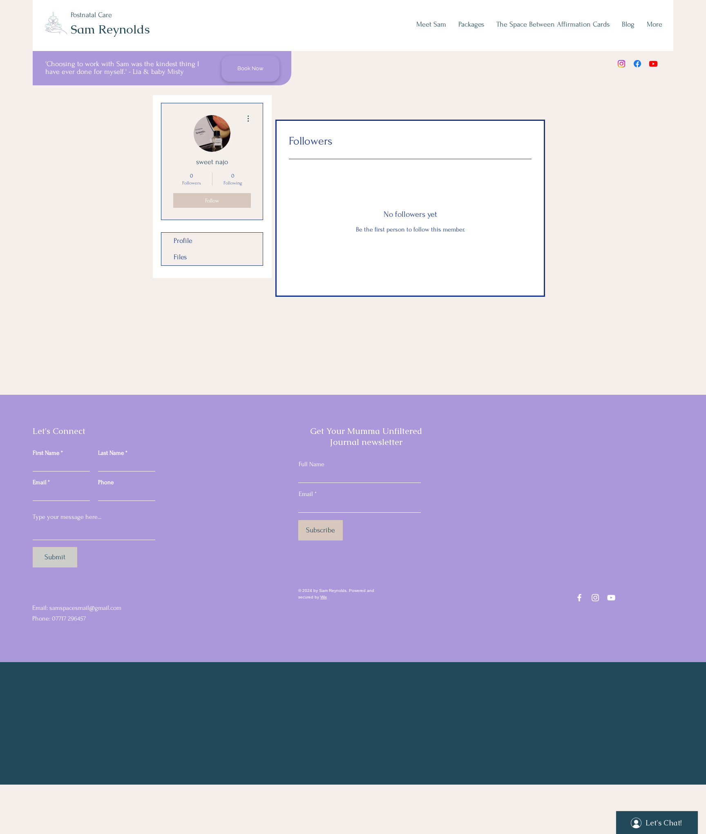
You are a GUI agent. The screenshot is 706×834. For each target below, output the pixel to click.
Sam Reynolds (110, 29)
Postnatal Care (91, 15)
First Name (46, 453)
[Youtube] (653, 64)
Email (39, 482)
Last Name (111, 453)
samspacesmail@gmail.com (85, 608)
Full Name (311, 464)
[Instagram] (621, 64)
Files (180, 257)
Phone (106, 482)
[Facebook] (637, 64)
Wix (323, 597)
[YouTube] (611, 598)
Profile (183, 241)
